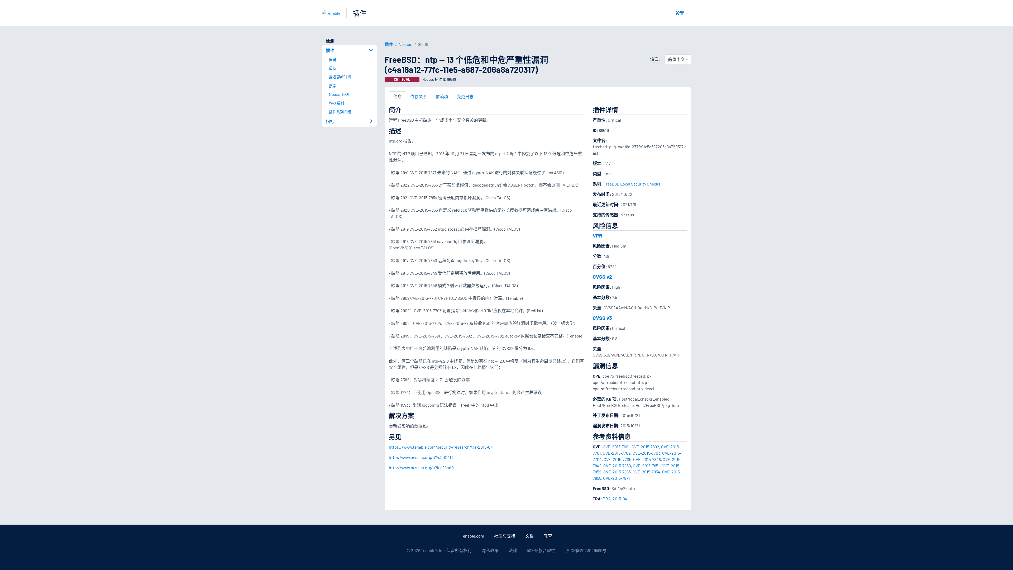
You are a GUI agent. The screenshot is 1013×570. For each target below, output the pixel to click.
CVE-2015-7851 (646, 465)
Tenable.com (472, 535)
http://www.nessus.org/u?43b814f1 (421, 457)
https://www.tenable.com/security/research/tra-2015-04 (441, 446)
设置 (680, 13)
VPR (597, 235)
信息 (397, 96)
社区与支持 (504, 535)
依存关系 (418, 96)
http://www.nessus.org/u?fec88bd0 (421, 467)
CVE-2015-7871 (616, 478)
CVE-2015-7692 (645, 446)
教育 (548, 535)
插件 (359, 13)
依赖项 (442, 96)
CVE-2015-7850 (617, 465)
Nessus (405, 44)
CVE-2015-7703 (646, 452)
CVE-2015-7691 (616, 446)
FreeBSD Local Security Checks (632, 183)
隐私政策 (490, 550)
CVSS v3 (602, 318)
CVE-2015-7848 (647, 459)
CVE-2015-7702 (617, 452)
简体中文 (676, 59)
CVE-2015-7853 (617, 471)
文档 (529, 535)
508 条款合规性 (541, 550)
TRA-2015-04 (615, 498)
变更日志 (465, 96)
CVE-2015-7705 (617, 459)
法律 (513, 550)
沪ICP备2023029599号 (585, 550)
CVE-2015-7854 (646, 471)
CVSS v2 (602, 276)
